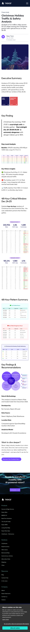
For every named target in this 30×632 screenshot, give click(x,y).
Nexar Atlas (4, 512)
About (3, 590)
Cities (3, 565)
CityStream (4, 543)
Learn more (5, 619)
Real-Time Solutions (7, 518)
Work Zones (5, 549)
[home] (7, 3)
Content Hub (5, 578)
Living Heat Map (6, 527)
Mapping (4, 562)
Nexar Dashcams (6, 593)
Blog (3, 574)
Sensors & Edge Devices (8, 509)
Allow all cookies (15, 628)
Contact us (4, 596)
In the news (4, 581)
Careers (4, 599)
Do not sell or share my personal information (16, 624)
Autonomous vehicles (7, 556)
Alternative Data (6, 559)
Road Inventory (5, 546)
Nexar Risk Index (6, 531)
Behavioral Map (6, 552)
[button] (26, 3)
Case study (5, 12)
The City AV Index (6, 521)
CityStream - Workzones (8, 534)
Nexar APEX (5, 524)
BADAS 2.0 (4, 515)
